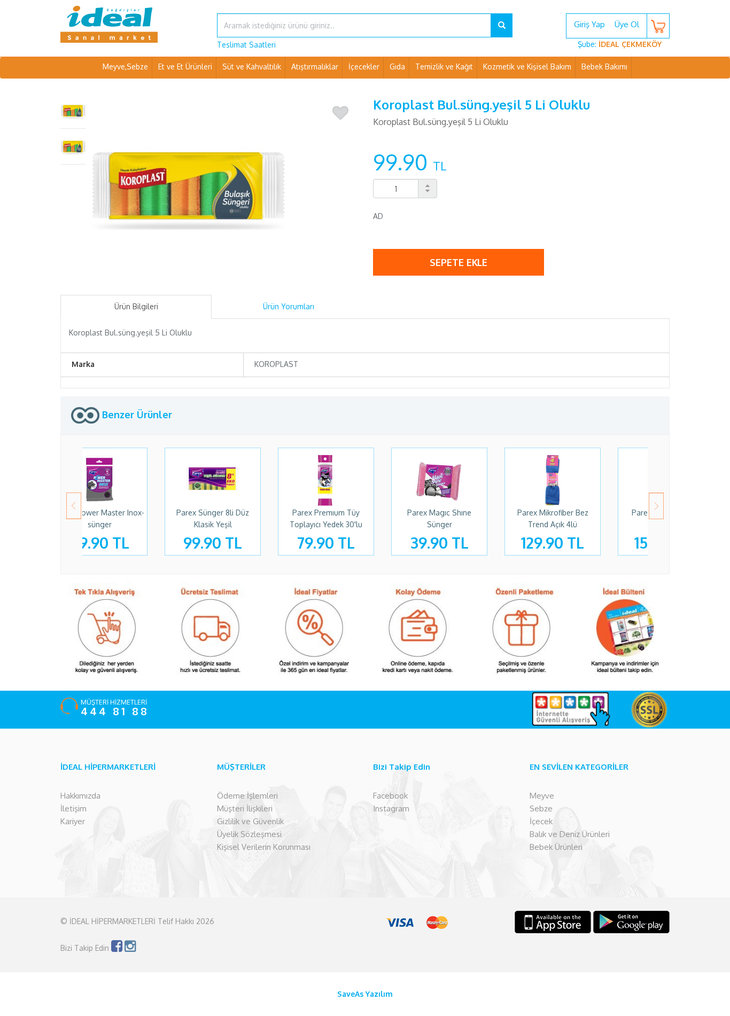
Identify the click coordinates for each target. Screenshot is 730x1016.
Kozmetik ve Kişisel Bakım (527, 66)
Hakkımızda (80, 796)
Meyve (542, 796)
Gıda (397, 66)
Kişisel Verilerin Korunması (263, 847)
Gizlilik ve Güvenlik (250, 821)
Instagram (391, 808)
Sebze (541, 808)
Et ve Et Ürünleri (185, 66)
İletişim (73, 808)
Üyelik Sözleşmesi (249, 834)
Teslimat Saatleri (246, 44)
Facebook (390, 796)
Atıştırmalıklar (314, 66)
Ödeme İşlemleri (247, 796)
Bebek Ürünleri (556, 847)
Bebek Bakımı (604, 66)
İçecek (541, 821)
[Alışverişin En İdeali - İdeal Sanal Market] (130, 24)
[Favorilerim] (340, 113)
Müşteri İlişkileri (245, 808)
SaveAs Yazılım (365, 993)
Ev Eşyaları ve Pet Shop (365, 87)
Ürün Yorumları (288, 306)
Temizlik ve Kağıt (444, 66)
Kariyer (72, 821)
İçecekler (363, 66)
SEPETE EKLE (458, 262)
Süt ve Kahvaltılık (251, 66)
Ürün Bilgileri (136, 306)
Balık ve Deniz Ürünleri (570, 834)
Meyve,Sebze (125, 66)
